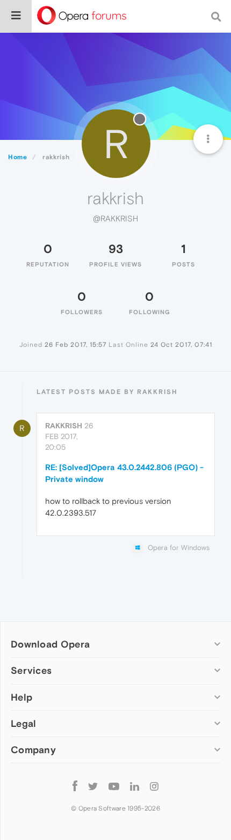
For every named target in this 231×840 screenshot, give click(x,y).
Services (31, 670)
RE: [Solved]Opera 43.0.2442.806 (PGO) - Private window (124, 473)
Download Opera (50, 644)
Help (21, 697)
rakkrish (63, 425)
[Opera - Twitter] (93, 786)
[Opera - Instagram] (154, 786)
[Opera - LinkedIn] (135, 786)
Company (33, 749)
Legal (24, 723)
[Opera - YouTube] (114, 786)
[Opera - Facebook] (75, 786)
